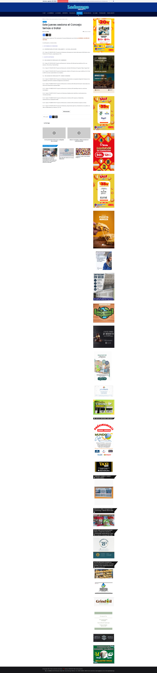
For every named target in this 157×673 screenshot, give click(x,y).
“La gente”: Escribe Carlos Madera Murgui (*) (83, 157)
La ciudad (58, 13)
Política (79, 13)
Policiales (72, 13)
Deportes (65, 13)
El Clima (95, 13)
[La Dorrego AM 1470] (78, 7)
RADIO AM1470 (110, 13)
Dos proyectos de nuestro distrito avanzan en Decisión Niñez (80, 1)
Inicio (44, 19)
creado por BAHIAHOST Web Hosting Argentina (73, 668)
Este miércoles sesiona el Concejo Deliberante (66, 158)
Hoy (44, 13)
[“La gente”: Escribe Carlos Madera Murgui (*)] (83, 151)
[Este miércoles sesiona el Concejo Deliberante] (66, 152)
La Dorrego (50, 13)
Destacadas (67, 111)
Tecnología (102, 13)
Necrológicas (87, 13)
